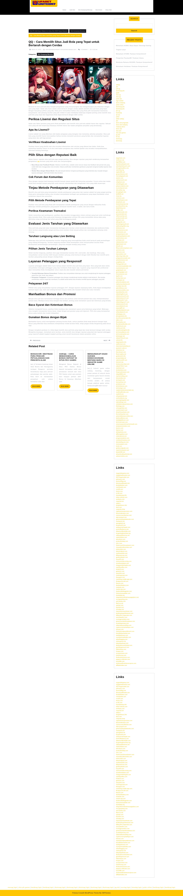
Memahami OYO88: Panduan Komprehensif (131, 54)
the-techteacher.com (122, 414)
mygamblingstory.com (122, 473)
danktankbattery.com (122, 585)
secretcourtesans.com (122, 164)
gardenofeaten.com (122, 557)
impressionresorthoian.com (124, 611)
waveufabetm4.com (122, 306)
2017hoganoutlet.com (122, 477)
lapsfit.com (119, 276)
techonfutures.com (121, 386)
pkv (117, 86)
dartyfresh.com (120, 202)
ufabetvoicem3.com (122, 304)
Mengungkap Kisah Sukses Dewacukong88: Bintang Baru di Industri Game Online (97, 359)
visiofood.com (120, 368)
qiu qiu (118, 114)
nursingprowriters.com (122, 619)
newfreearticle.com (121, 553)
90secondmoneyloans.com (124, 248)
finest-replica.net (121, 354)
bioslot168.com (120, 452)
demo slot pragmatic (122, 122)
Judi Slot (72, 10)
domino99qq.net (121, 481)
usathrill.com (120, 394)
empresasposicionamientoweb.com (126, 424)
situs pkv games (121, 132)
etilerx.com (119, 320)
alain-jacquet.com (121, 517)
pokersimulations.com (122, 282)
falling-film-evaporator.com (124, 615)
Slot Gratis (99, 10)
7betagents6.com (121, 264)
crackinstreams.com (122, 268)
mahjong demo (120, 126)
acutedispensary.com (122, 623)
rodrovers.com (120, 252)
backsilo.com (120, 607)
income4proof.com (121, 188)
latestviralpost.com (121, 551)
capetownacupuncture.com (124, 511)
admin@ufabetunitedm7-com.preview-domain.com (61, 49)
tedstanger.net (120, 336)
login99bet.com (120, 162)
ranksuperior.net (121, 641)
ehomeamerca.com (122, 230)
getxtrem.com (120, 571)
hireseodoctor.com (121, 274)
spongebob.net (120, 523)
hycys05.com (120, 559)
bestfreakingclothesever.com (124, 613)
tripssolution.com (121, 254)
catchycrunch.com (121, 180)
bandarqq (119, 112)
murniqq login (125, 887)
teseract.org (119, 362)
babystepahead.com (122, 643)
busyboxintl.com (121, 525)
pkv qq (118, 110)
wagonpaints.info (121, 342)
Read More (37, 387)
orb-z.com (119, 543)
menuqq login (12, 887)
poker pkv (119, 98)
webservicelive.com (122, 456)
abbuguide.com (120, 222)
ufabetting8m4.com (122, 294)
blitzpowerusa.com (121, 555)
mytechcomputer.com (122, 450)
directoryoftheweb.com (123, 483)
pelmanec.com (120, 479)
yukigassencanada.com (123, 258)
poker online (119, 104)
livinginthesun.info (121, 505)
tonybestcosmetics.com (123, 426)
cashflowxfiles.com (121, 567)
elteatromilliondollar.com (123, 531)
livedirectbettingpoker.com (124, 591)
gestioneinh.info (121, 356)
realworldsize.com (121, 537)
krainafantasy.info (121, 495)
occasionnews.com (121, 653)
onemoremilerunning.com (123, 561)
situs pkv (118, 130)
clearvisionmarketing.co (123, 346)
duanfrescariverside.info (123, 318)
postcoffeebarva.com (122, 529)
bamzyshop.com (121, 382)
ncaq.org (118, 196)
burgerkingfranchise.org (123, 533)
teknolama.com (120, 539)
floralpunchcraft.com (122, 581)
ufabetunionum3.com (122, 296)
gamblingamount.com (122, 647)
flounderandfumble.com (123, 324)
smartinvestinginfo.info (123, 330)
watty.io (118, 503)
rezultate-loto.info (121, 286)
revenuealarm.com (121, 444)
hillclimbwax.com (121, 649)
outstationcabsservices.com (124, 404)
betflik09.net (119, 194)
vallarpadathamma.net (123, 535)
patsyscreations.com (122, 186)
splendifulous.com (121, 288)
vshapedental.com (121, 396)
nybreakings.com (121, 402)
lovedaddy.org (120, 595)
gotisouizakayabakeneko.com (125, 519)
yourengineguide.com (122, 400)
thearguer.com (120, 577)
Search (134, 19)
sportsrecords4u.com (122, 290)
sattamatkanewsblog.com (123, 625)
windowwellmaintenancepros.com (126, 663)
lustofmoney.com (121, 655)
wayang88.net (120, 308)
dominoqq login (60, 887)
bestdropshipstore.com (123, 236)
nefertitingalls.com (121, 184)
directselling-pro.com (122, 442)
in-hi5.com (119, 493)
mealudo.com (120, 587)
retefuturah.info (120, 328)
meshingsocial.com (122, 575)
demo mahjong (120, 102)
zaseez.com (119, 178)
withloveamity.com (121, 216)
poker (117, 116)
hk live (118, 136)
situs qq (118, 94)
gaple (117, 92)
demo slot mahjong (122, 124)
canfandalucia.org (121, 398)
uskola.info (119, 340)
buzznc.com (119, 428)
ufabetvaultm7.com (122, 300)
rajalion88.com (120, 172)
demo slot (119, 128)
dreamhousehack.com (122, 412)
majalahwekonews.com (123, 475)
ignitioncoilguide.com (122, 448)
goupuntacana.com (122, 174)
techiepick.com (120, 380)
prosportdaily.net (121, 358)
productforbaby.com (122, 541)
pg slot (118, 134)
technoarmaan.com (122, 422)
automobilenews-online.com (124, 416)
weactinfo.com (120, 573)
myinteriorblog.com (122, 376)
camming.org (120, 170)
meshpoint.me (120, 521)
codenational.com (121, 436)
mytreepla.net (120, 280)
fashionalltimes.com (122, 418)
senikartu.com (120, 499)
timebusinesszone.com (123, 657)
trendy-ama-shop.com (122, 364)
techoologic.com (121, 388)
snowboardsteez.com (122, 563)
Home (64, 10)
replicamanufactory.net (123, 284)
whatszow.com (120, 228)
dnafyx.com (119, 210)
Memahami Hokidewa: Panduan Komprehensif (132, 66)
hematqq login (137, 887)
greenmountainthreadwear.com (125, 621)
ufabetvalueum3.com (122, 298)
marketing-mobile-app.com (124, 579)
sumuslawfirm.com (121, 617)
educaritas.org (120, 190)
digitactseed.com (121, 244)
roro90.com (119, 489)
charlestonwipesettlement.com (125, 631)
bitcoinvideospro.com (122, 513)
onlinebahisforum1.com (123, 166)
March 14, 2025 (36, 49)
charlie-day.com (121, 589)
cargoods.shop (120, 509)
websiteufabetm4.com (122, 310)
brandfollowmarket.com (123, 633)
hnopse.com (119, 651)
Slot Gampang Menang (85, 10)
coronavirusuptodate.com (123, 266)
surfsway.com (120, 240)
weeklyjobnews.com (122, 635)
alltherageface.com (122, 434)
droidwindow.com (121, 370)
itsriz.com (119, 507)
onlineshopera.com (122, 200)
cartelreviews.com (121, 238)
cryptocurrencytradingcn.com (125, 627)
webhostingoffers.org (122, 226)
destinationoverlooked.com (124, 645)
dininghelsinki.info (121, 316)
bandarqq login (36, 887)
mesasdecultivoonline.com (124, 547)
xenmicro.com (120, 198)
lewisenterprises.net (122, 204)
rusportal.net (120, 501)
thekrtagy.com (120, 406)
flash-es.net (119, 603)
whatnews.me (120, 350)
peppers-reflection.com (123, 659)
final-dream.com (121, 352)
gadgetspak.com (121, 270)
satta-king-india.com (122, 256)
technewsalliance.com (122, 332)
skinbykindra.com (121, 432)
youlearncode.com (121, 218)
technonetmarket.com (122, 334)
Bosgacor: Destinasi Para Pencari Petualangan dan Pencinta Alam (42, 357)
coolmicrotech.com (121, 410)
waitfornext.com (121, 344)
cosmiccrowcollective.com (124, 515)
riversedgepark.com (122, 176)
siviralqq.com (120, 609)
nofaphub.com (120, 182)
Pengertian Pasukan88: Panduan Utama (130, 58)
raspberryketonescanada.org (124, 390)
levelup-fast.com (121, 278)
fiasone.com (119, 583)
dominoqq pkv (120, 90)
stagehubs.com (120, 158)
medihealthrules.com (122, 392)
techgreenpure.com (122, 234)
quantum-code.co (121, 348)
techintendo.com (121, 232)
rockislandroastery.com (123, 440)
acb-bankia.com (121, 601)
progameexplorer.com (122, 438)
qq (38, 161)
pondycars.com (120, 384)
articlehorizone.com (122, 260)
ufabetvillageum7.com (122, 302)
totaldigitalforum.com (122, 420)
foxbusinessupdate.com (123, 593)
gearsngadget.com (121, 272)
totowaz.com (120, 629)
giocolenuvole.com (121, 212)
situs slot (109, 10)
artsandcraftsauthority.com (124, 454)
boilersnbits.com (121, 549)
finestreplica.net (121, 322)
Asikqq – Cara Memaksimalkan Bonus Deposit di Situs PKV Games (68, 357)
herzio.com (119, 491)
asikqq (118, 84)
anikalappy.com (120, 314)
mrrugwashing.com (122, 599)
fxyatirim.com (120, 220)
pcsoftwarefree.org (121, 206)
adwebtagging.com (121, 639)
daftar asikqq (120, 118)
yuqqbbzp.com (120, 262)
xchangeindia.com (121, 408)
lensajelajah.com (121, 192)
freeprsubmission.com (122, 372)
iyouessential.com (121, 214)
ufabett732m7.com (121, 366)
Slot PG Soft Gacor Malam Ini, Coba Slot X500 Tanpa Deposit (48, 31)
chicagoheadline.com (122, 168)
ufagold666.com (121, 374)
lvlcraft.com (119, 246)
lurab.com (119, 446)
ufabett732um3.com (122, 338)
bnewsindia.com (121, 378)
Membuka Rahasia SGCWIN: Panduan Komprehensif (134, 62)
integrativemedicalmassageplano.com (127, 597)
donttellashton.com (121, 485)
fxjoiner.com (119, 430)
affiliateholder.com (121, 665)
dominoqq (119, 138)
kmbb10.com (120, 569)
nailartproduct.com (121, 242)
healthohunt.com (121, 326)
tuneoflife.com (120, 661)
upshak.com (119, 605)
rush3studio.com (121, 487)
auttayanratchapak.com (123, 527)
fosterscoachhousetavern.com (125, 545)
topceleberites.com (121, 292)
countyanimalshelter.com (123, 637)
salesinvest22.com (121, 360)
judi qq (118, 88)
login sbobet (119, 100)
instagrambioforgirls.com (123, 565)
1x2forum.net (120, 160)
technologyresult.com (122, 224)
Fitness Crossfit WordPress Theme (85, 893)
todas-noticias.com (121, 497)
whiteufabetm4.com (122, 312)
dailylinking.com (121, 208)
